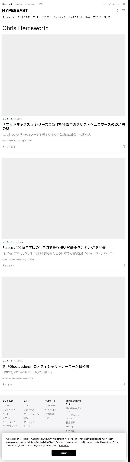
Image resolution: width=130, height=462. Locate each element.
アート (36, 17)
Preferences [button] (64, 445)
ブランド (97, 17)
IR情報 (69, 426)
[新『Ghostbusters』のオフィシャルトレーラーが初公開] (63, 317)
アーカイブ (29, 422)
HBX (47, 417)
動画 (88, 17)
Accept (64, 453)
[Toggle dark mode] (118, 10)
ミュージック (59, 17)
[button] (71, 146)
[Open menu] (123, 10)
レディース (29, 409)
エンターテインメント (12, 119)
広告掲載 (70, 430)
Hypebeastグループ (73, 410)
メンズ (27, 405)
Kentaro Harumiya (13, 259)
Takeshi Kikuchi (12, 140)
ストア (107, 17)
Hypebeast (50, 405)
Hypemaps (50, 409)
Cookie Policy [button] (112, 442)
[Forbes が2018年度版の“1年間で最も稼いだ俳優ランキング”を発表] (63, 199)
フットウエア (24, 17)
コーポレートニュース (74, 417)
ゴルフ (27, 417)
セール (27, 426)
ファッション (8, 17)
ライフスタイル (75, 17)
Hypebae (49, 413)
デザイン (46, 17)
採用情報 (70, 422)
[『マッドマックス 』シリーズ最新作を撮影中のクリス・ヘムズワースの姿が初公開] (63, 75)
